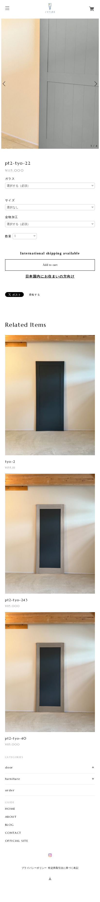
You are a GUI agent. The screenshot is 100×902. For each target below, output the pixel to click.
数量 (8, 236)
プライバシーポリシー (34, 868)
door (9, 767)
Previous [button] (5, 84)
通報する (34, 294)
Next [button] (95, 84)
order (10, 790)
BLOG (9, 824)
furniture (12, 779)
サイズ (10, 200)
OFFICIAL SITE (16, 841)
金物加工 (11, 217)
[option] (50, 83)
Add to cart (50, 265)
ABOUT (11, 816)
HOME (10, 808)
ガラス (10, 178)
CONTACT (13, 833)
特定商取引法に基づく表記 (63, 868)
